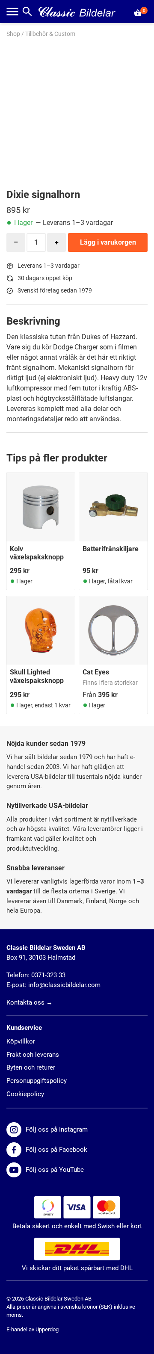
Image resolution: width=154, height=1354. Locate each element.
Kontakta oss (25, 1002)
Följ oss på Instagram (57, 1129)
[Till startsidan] (77, 11)
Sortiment (12, 11)
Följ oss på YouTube (55, 1170)
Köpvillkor (20, 1041)
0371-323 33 (48, 975)
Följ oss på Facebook (56, 1149)
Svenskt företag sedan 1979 (55, 290)
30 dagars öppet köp (45, 278)
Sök (27, 11)
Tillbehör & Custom (50, 34)
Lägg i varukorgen (108, 242)
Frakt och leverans (32, 1054)
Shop (13, 34)
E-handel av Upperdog (32, 1329)
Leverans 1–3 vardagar (49, 265)
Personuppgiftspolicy (36, 1081)
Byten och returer (30, 1067)
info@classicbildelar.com (64, 985)
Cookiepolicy (25, 1094)
